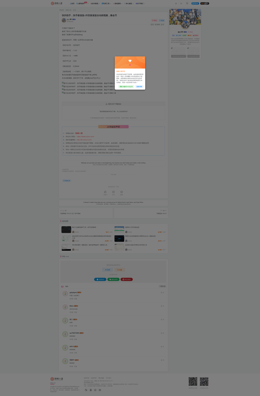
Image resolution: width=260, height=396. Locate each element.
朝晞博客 (139, 86)
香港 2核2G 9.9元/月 (126, 86)
